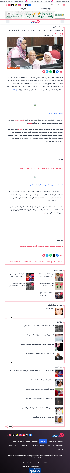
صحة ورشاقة (59, 445)
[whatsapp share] (50, 71)
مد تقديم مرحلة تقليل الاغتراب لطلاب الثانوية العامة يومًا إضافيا (41, 246)
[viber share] (47, 71)
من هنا (30, 123)
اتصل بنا (25, 463)
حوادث (14, 441)
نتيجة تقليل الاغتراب (39, 261)
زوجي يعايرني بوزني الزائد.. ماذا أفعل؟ (49, 1)
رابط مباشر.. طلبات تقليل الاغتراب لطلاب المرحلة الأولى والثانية (41, 168)
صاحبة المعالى (52, 441)
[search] (8, 21)
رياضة (42, 445)
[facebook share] (57, 71)
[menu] (62, 21)
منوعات (28, 441)
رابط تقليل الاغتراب (27, 261)
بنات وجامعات (24, 445)
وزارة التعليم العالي (57, 261)
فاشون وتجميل (34, 445)
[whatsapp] (43, 71)
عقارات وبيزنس (50, 445)
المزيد (10, 317)
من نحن (45, 463)
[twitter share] (54, 71)
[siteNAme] (35, 22)
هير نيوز (48, 261)
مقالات (10, 445)
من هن (20, 129)
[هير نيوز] (57, 435)
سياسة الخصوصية (35, 463)
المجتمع (60, 449)
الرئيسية (60, 441)
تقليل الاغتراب (14, 90)
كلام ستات (35, 441)
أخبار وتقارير (43, 441)
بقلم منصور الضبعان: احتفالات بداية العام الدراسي (20, 1)
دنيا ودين (16, 445)
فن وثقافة (21, 441)
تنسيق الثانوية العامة (15, 261)
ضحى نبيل (58, 34)
